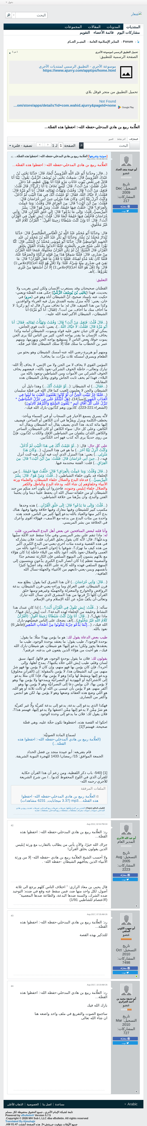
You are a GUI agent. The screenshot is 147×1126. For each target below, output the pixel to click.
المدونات (113, 27)
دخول (10, 2)
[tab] (133, 139)
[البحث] (8, 15)
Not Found (107, 101)
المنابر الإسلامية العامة (104, 41)
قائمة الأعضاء (104, 32)
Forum (128, 41)
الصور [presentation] (110, 139)
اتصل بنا (46, 1104)
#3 (12, 915)
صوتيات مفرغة (84, 810)
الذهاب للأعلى (15, 1104)
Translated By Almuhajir (20, 1121)
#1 (12, 157)
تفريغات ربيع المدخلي (49, 808)
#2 (12, 825)
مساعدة (59, 1104)
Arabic (131, 1104)
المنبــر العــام (77, 41)
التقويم (85, 32)
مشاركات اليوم (128, 32)
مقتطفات (73, 810)
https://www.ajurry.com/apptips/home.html (79, 70)
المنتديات (133, 27)
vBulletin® (27, 1115)
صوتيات (94, 810)
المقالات (94, 27)
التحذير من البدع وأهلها (76, 808)
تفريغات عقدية (33, 808)
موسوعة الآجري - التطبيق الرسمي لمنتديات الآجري (77, 66)
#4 (12, 986)
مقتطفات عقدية (41, 810)
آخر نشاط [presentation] (121, 139)
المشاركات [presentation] (133, 139)
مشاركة (123, 206)
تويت (124, 210)
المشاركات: (126, 197)
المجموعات (73, 27)
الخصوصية (33, 1104)
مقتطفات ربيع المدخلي (58, 810)
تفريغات (62, 808)
